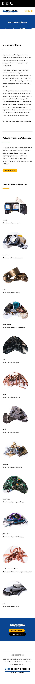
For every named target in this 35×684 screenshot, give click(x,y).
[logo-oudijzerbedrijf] (10, 10)
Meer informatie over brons (11, 293)
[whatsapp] (3, 3)
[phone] (11, 3)
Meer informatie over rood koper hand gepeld (17, 572)
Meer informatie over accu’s (11, 223)
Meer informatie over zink (11, 606)
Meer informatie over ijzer (11, 362)
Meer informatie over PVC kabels (13, 537)
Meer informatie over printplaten (13, 502)
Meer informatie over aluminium (13, 258)
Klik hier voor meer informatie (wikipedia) (17, 121)
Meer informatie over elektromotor (14, 327)
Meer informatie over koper (11, 397)
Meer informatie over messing (12, 467)
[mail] (7, 3)
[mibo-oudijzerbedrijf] (17, 624)
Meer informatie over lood (11, 432)
